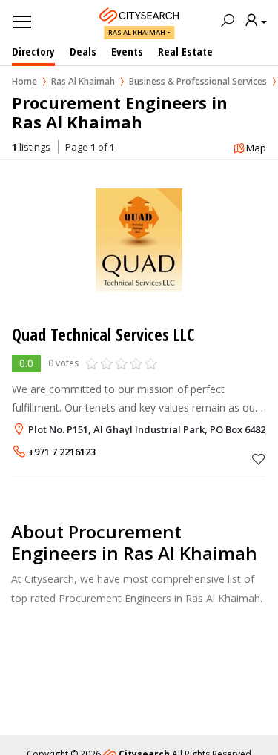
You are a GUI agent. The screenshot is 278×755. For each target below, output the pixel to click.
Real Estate (185, 51)
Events (127, 51)
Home (24, 81)
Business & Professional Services (198, 81)
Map (256, 147)
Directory (33, 51)
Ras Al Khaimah (136, 32)
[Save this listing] (258, 459)
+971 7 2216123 (62, 451)
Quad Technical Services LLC (103, 334)
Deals (83, 51)
